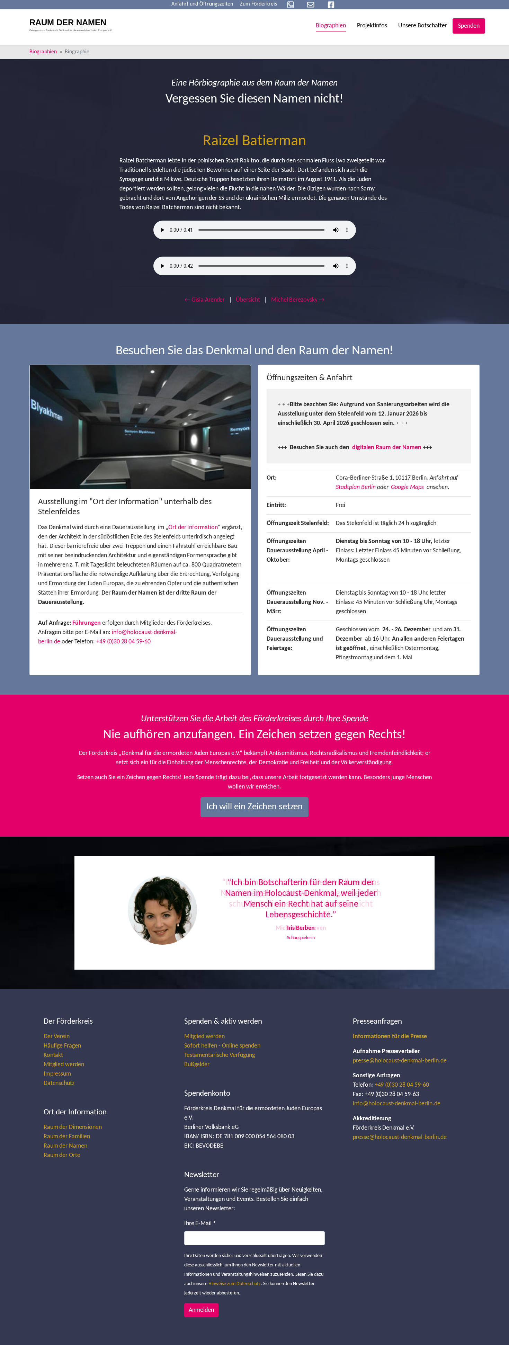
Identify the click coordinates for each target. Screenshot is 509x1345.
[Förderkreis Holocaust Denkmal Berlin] (73, 26)
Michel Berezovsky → (297, 300)
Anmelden (201, 1310)
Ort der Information (193, 527)
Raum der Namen (65, 1146)
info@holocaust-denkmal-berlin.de (396, 1104)
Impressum (57, 1074)
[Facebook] (331, 4)
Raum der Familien (67, 1136)
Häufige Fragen (62, 1046)
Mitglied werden (64, 1064)
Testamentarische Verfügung (219, 1055)
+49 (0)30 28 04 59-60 (123, 642)
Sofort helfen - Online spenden (222, 1046)
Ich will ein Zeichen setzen (254, 807)
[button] (137, 912)
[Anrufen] (290, 4)
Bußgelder (197, 1064)
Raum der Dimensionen (73, 1127)
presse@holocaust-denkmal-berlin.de (400, 1061)
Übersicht (248, 300)
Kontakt (53, 1055)
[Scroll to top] (492, 1328)
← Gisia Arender (205, 300)
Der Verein (57, 1036)
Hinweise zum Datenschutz (234, 1283)
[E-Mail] (310, 4)
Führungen (86, 623)
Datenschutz (59, 1083)
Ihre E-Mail (200, 1223)
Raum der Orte (62, 1155)
